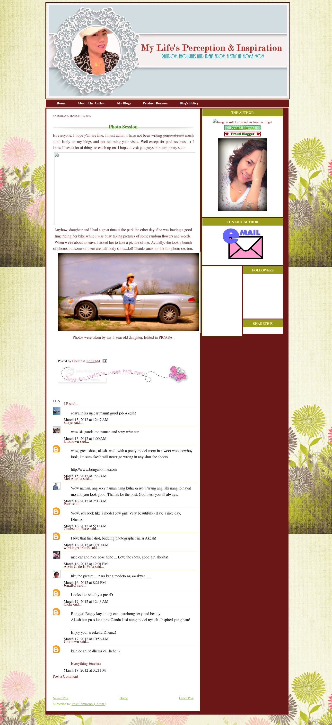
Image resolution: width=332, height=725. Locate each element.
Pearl (68, 503)
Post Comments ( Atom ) (89, 703)
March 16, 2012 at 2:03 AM (85, 500)
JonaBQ (70, 585)
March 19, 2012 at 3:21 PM (85, 670)
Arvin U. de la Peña (79, 566)
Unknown (72, 441)
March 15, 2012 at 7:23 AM (85, 475)
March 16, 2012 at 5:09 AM (85, 525)
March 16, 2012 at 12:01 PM (86, 563)
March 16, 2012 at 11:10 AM (86, 544)
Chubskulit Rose (77, 528)
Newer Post (61, 698)
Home (61, 103)
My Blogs (124, 103)
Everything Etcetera (86, 663)
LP (66, 403)
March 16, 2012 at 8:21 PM (85, 582)
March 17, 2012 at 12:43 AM (86, 601)
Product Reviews (155, 103)
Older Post (186, 698)
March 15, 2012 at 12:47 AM (86, 419)
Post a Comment (65, 676)
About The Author (92, 103)
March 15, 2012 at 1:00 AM (85, 438)
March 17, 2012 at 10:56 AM (86, 638)
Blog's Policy (189, 103)
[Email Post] (104, 361)
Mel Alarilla (73, 478)
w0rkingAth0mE (77, 547)
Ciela (68, 604)
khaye (69, 422)
